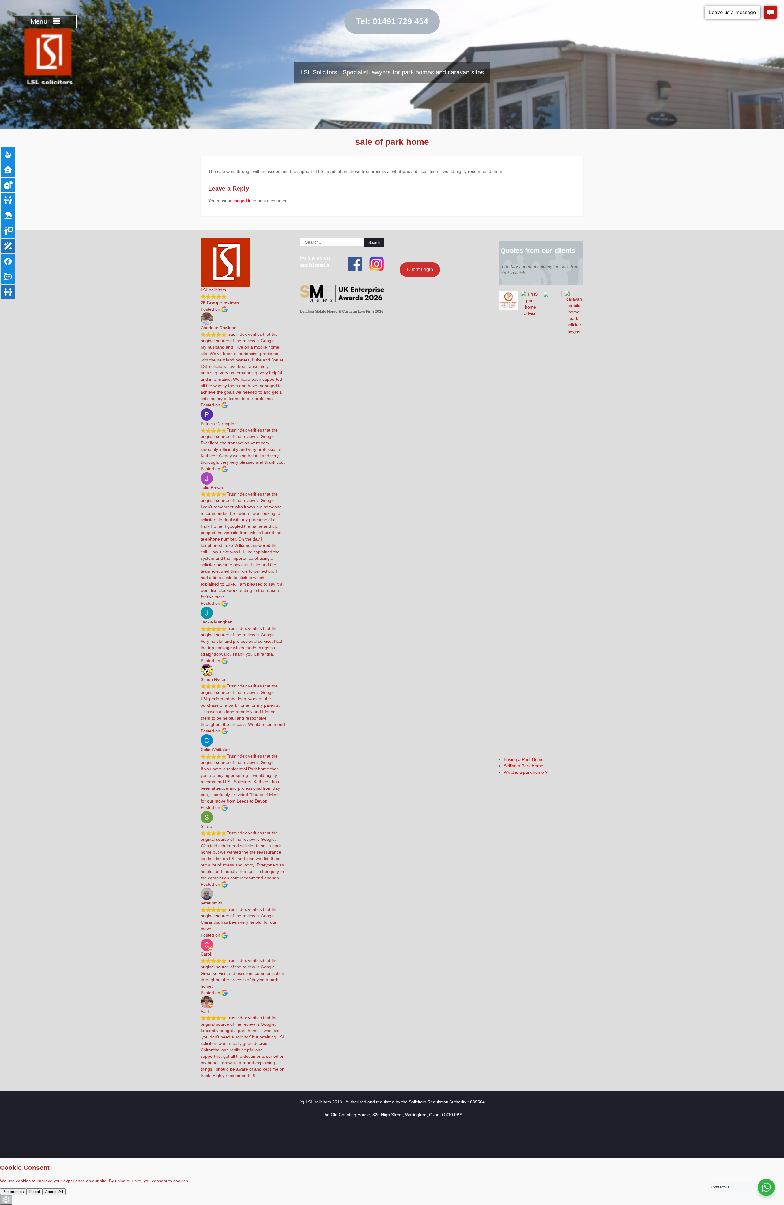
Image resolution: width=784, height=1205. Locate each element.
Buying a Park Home (524, 759)
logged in (242, 200)
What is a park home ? (526, 772)
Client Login (420, 269)
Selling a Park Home (523, 765)
